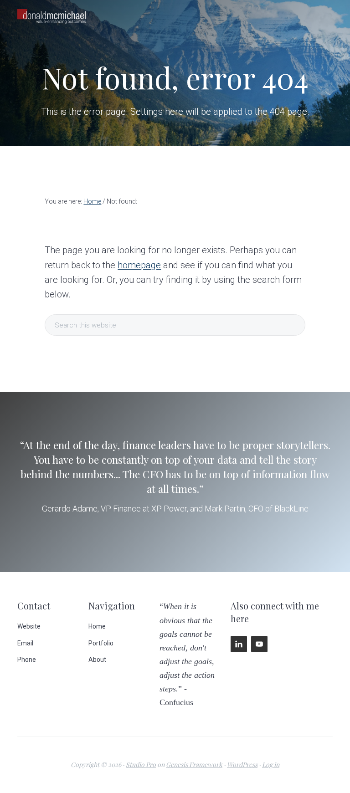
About (97, 659)
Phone (26, 659)
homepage (139, 265)
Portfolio (100, 643)
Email (25, 643)
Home (97, 626)
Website (29, 626)
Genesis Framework (194, 764)
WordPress (242, 764)
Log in (270, 764)
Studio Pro (141, 764)
